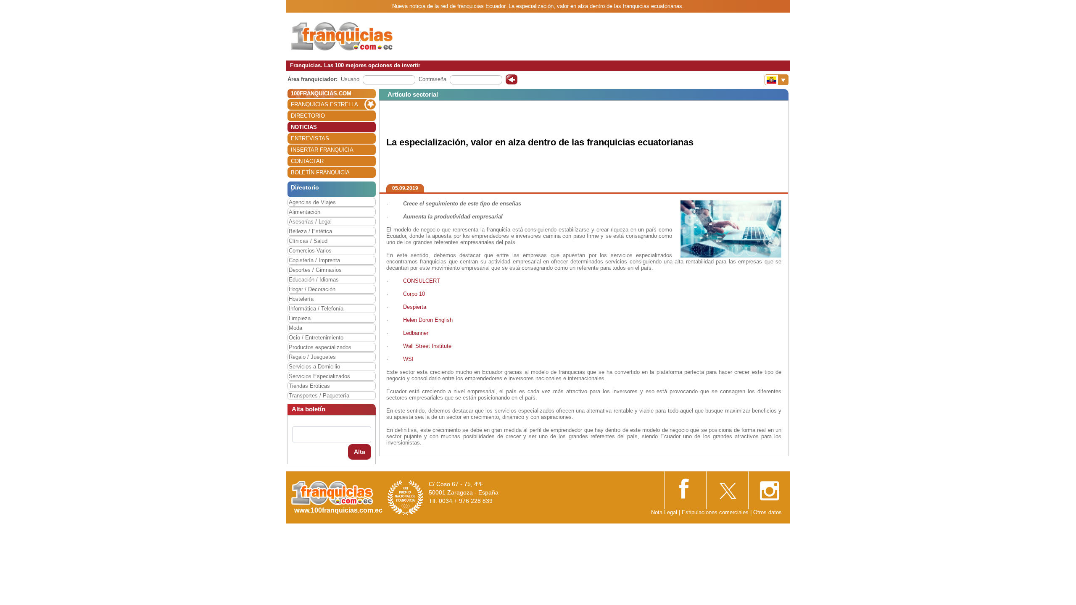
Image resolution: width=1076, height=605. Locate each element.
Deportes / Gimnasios (315, 270)
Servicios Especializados (319, 376)
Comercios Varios (310, 250)
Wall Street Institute (427, 346)
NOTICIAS (304, 127)
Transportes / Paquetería (319, 395)
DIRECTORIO (308, 116)
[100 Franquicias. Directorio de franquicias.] (342, 36)
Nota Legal (664, 512)
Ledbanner (415, 333)
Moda (295, 328)
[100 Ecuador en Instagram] (769, 488)
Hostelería (301, 299)
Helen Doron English (428, 320)
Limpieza (300, 318)
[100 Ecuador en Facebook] (685, 488)
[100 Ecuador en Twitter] (727, 488)
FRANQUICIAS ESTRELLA (324, 104)
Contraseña (432, 79)
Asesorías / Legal (310, 221)
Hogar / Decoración (312, 289)
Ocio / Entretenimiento (316, 337)
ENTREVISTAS (310, 138)
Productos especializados (320, 347)
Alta (359, 451)
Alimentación (304, 212)
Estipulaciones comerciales (716, 512)
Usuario (350, 79)
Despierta (414, 307)
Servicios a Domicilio (314, 366)
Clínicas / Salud (308, 241)
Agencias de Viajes (312, 202)
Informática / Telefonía (316, 308)
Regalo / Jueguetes (312, 357)
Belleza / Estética (310, 231)
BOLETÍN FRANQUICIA (320, 172)
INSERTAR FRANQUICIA (322, 150)
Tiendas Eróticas (309, 386)
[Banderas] (777, 79)
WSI (408, 359)
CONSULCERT (422, 281)
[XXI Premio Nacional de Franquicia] (405, 497)
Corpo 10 (415, 294)
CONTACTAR (307, 161)
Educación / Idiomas (314, 279)
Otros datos (767, 512)
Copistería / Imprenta (314, 260)
